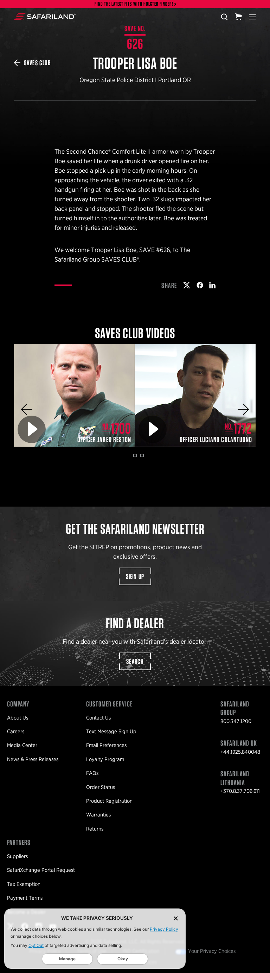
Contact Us (98, 718)
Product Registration (109, 801)
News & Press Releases (32, 759)
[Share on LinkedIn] (212, 285)
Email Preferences (106, 745)
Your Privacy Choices (212, 951)
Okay (122, 958)
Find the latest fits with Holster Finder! (134, 4)
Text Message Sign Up (111, 731)
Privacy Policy (164, 929)
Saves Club (37, 63)
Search (135, 661)
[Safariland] (45, 16)
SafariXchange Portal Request (41, 870)
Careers (15, 731)
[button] (26, 409)
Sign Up (135, 576)
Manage (67, 958)
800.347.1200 (235, 721)
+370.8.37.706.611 (240, 791)
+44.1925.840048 (240, 752)
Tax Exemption (23, 884)
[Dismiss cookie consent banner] (175, 918)
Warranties (98, 815)
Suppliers (17, 856)
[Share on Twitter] (186, 285)
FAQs (92, 773)
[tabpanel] (74, 395)
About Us (17, 718)
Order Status (100, 787)
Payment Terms (25, 898)
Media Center (22, 745)
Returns (94, 829)
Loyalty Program (105, 759)
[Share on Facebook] (200, 285)
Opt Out (36, 945)
